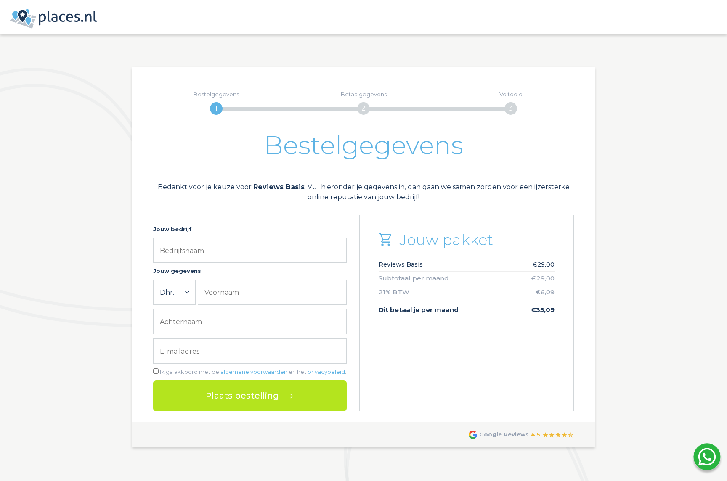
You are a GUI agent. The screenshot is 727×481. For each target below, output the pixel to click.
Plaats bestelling (242, 396)
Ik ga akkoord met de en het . (253, 371)
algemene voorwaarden (253, 371)
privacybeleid (326, 371)
